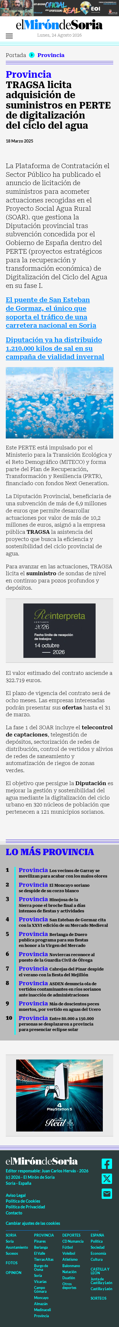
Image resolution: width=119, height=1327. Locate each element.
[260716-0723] (59, 1095)
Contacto (14, 1212)
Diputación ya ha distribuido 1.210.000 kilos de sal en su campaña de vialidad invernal (55, 348)
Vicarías (40, 1281)
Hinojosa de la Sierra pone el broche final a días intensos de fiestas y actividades (52, 905)
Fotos (11, 1263)
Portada (16, 55)
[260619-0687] (59, 630)
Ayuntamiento (17, 1247)
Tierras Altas (43, 1259)
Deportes (71, 1235)
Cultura (97, 1259)
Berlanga (41, 1247)
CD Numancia (72, 1241)
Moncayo (41, 1298)
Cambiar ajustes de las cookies (33, 1223)
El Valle (39, 1253)
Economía (98, 1253)
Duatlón (68, 1278)
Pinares (40, 1241)
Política (97, 1241)
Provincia (51, 55)
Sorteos (98, 1298)
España (97, 1235)
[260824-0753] (59, 8)
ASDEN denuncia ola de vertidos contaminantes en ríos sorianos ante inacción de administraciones (60, 989)
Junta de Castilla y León (101, 1281)
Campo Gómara (40, 1290)
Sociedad (98, 1247)
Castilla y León (100, 1271)
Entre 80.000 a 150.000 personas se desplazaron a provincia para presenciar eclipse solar (56, 1024)
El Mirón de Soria (59, 26)
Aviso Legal (16, 1195)
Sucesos (12, 1253)
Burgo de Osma (41, 1268)
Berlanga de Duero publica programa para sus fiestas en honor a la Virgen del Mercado (53, 940)
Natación (69, 1272)
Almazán (41, 1304)
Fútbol (67, 1247)
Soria (11, 1235)
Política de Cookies (23, 1201)
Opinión (13, 1273)
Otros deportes (69, 1286)
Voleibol (68, 1253)
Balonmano (71, 1266)
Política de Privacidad (25, 1206)
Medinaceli (42, 1310)
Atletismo (70, 1259)
